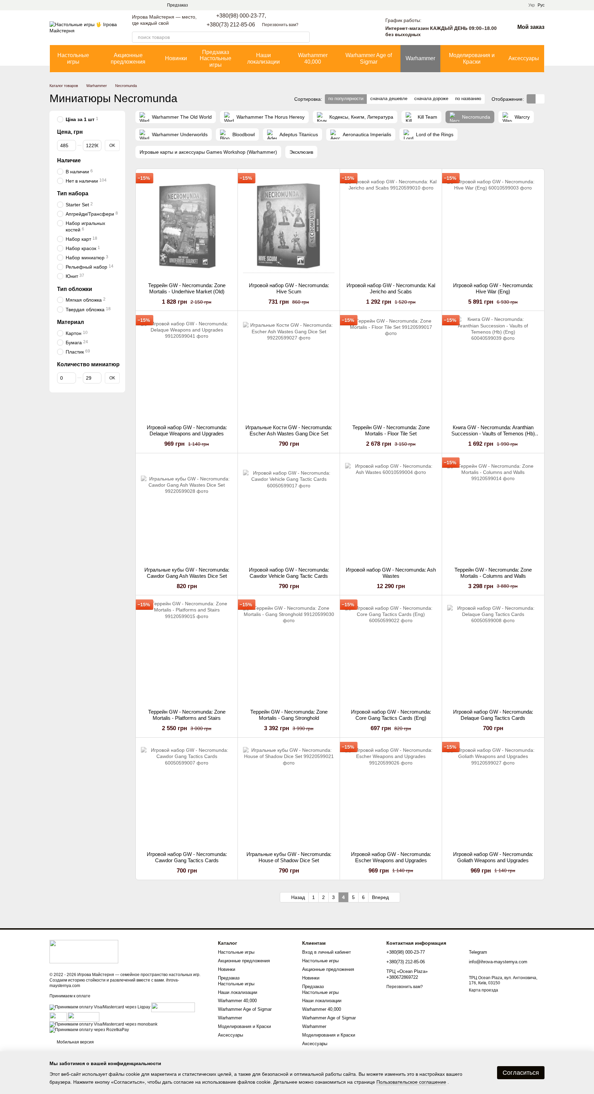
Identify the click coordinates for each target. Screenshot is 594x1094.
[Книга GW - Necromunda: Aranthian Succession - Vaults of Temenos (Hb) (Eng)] (493, 367)
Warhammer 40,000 (313, 58)
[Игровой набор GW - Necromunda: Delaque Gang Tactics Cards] (493, 652)
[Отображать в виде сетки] (531, 99)
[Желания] (364, 27)
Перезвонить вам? (280, 24)
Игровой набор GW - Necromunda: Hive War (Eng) (493, 288)
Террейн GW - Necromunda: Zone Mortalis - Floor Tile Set (391, 430)
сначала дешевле (388, 98)
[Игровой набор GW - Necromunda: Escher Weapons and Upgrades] (391, 794)
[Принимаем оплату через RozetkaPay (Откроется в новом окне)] (89, 1029)
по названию (468, 98)
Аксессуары (523, 58)
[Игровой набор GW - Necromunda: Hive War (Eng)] (493, 225)
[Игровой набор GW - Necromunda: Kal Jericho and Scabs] (391, 225)
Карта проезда (483, 990)
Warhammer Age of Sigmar (368, 58)
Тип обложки (74, 289)
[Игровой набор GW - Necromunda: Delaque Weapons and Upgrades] (186, 367)
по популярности (345, 98)
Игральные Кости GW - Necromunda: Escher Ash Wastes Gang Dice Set (288, 430)
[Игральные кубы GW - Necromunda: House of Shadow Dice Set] (288, 794)
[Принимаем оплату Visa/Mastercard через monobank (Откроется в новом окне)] (103, 1024)
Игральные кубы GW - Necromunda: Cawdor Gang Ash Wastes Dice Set (186, 573)
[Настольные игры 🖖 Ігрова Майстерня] (84, 951)
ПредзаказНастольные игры (215, 58)
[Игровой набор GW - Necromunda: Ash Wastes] (391, 510)
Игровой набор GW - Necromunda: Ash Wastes (391, 573)
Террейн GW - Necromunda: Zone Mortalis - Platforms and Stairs (187, 715)
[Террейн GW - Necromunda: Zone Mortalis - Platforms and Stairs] (186, 652)
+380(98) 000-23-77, (241, 16)
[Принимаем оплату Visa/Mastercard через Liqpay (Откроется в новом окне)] (100, 1007)
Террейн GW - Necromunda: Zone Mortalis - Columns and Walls (493, 573)
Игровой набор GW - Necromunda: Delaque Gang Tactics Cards (493, 715)
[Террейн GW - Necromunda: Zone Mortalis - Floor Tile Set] (391, 367)
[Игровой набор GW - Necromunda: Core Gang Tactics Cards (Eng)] (391, 652)
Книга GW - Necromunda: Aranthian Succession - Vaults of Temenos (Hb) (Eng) (493, 433)
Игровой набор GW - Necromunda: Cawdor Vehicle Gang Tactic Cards (289, 573)
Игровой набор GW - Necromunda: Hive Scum (289, 288)
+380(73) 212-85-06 (231, 25)
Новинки (176, 58)
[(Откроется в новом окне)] (58, 1016)
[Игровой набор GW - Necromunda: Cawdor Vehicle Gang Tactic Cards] (288, 510)
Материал (70, 322)
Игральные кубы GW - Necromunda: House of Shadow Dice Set (288, 857)
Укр (531, 5)
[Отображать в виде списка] (540, 99)
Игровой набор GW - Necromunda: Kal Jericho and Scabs (390, 288)
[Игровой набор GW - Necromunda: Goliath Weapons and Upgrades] (493, 794)
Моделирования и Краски (472, 58)
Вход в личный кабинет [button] (326, 952)
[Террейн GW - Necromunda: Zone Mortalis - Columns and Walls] (493, 510)
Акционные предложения (128, 58)
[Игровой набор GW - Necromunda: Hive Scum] (288, 225)
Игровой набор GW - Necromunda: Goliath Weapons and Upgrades (493, 857)
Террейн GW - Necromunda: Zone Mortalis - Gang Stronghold (289, 715)
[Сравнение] (346, 27)
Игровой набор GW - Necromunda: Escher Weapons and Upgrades (391, 857)
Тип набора (72, 193)
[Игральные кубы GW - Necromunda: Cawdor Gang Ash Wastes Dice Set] (186, 510)
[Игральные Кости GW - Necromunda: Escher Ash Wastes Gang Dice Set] (288, 367)
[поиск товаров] (304, 37)
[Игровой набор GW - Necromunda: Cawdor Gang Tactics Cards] (186, 794)
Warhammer (420, 58)
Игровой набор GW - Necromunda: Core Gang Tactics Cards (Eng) (391, 715)
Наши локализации (263, 58)
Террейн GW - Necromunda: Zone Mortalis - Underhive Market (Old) (187, 288)
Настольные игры (73, 58)
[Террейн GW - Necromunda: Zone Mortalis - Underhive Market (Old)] (186, 225)
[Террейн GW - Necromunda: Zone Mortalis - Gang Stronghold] (288, 652)
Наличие (69, 160)
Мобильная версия (75, 1042)
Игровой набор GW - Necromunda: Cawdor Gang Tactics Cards (187, 857)
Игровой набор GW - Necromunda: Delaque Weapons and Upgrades (187, 430)
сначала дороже (431, 98)
